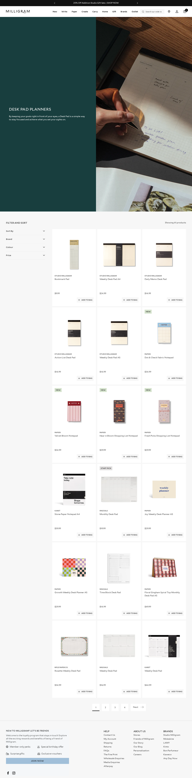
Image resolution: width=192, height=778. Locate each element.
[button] (185, 11)
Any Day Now (170, 758)
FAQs (106, 750)
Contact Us (109, 735)
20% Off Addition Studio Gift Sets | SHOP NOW (96, 3)
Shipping (108, 743)
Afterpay (108, 766)
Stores (137, 735)
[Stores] (169, 11)
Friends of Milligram (144, 739)
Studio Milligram (171, 735)
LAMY (166, 743)
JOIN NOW (37, 761)
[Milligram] (18, 11)
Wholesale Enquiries (114, 758)
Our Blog (138, 746)
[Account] (177, 11)
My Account (110, 739)
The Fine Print (110, 754)
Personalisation (141, 750)
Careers (137, 754)
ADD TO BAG (86, 300)
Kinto (166, 746)
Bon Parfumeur (170, 750)
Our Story (138, 743)
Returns (107, 746)
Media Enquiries (112, 762)
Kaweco (167, 754)
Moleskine (168, 739)
